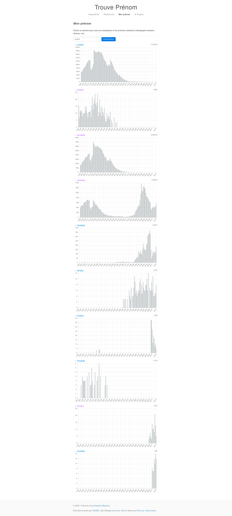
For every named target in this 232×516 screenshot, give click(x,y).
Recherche (109, 14)
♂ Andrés (80, 451)
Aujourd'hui (94, 14)
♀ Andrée (80, 135)
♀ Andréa (80, 180)
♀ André (79, 90)
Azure (117, 511)
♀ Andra (79, 406)
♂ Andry (79, 270)
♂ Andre (79, 315)
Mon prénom (124, 14)
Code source (150, 511)
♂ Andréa (80, 225)
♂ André (79, 44)
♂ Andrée (80, 361)
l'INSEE (95, 511)
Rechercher (108, 39)
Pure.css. (140, 511)
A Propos (139, 14)
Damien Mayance (102, 506)
